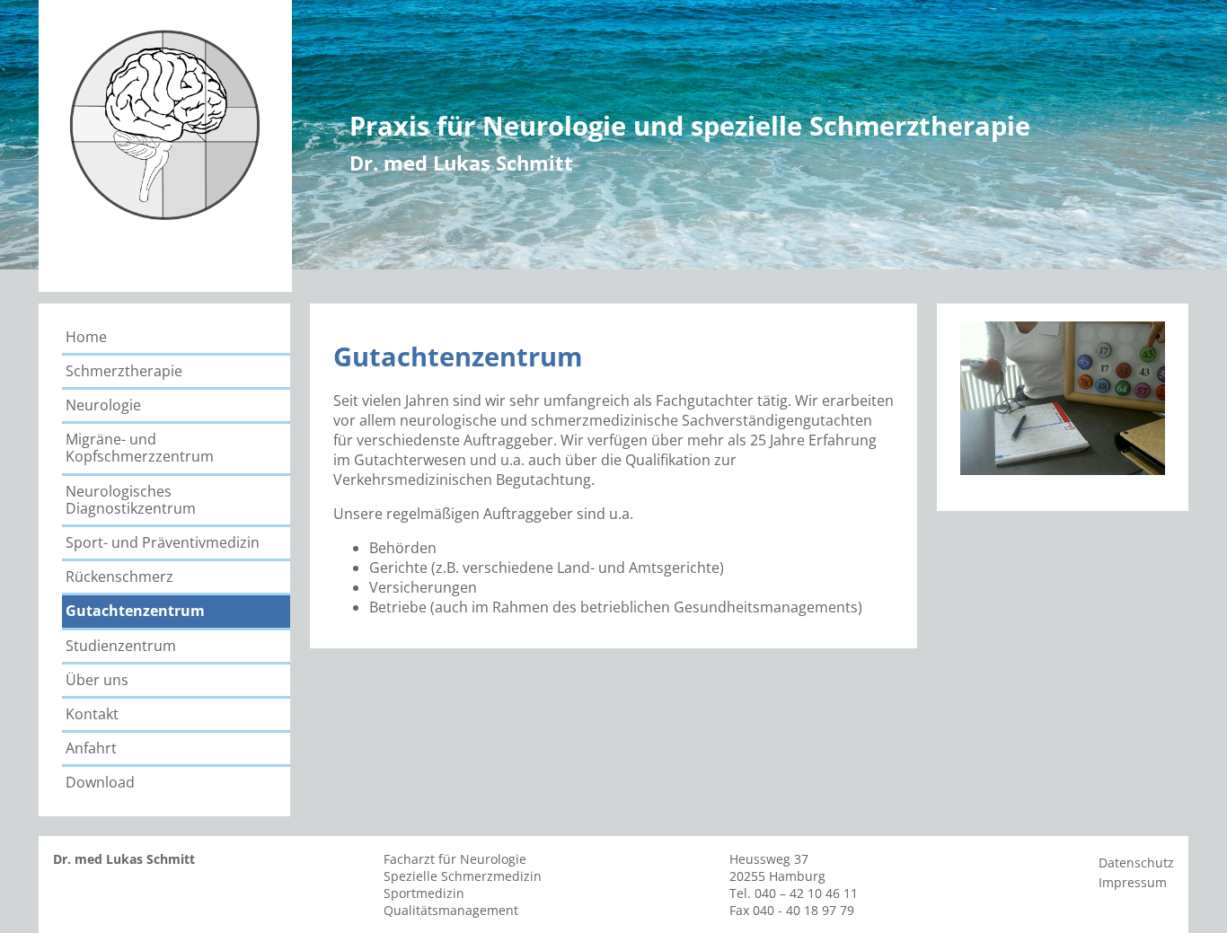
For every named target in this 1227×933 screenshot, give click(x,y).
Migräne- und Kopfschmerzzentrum (140, 447)
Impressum (1133, 882)
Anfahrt (91, 748)
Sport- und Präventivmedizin (163, 542)
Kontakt (92, 714)
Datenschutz (1136, 862)
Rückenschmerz (119, 576)
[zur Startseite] (165, 233)
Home (86, 337)
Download (100, 782)
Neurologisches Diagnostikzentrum (131, 499)
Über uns (97, 680)
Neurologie (103, 405)
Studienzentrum (121, 646)
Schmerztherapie (124, 371)
